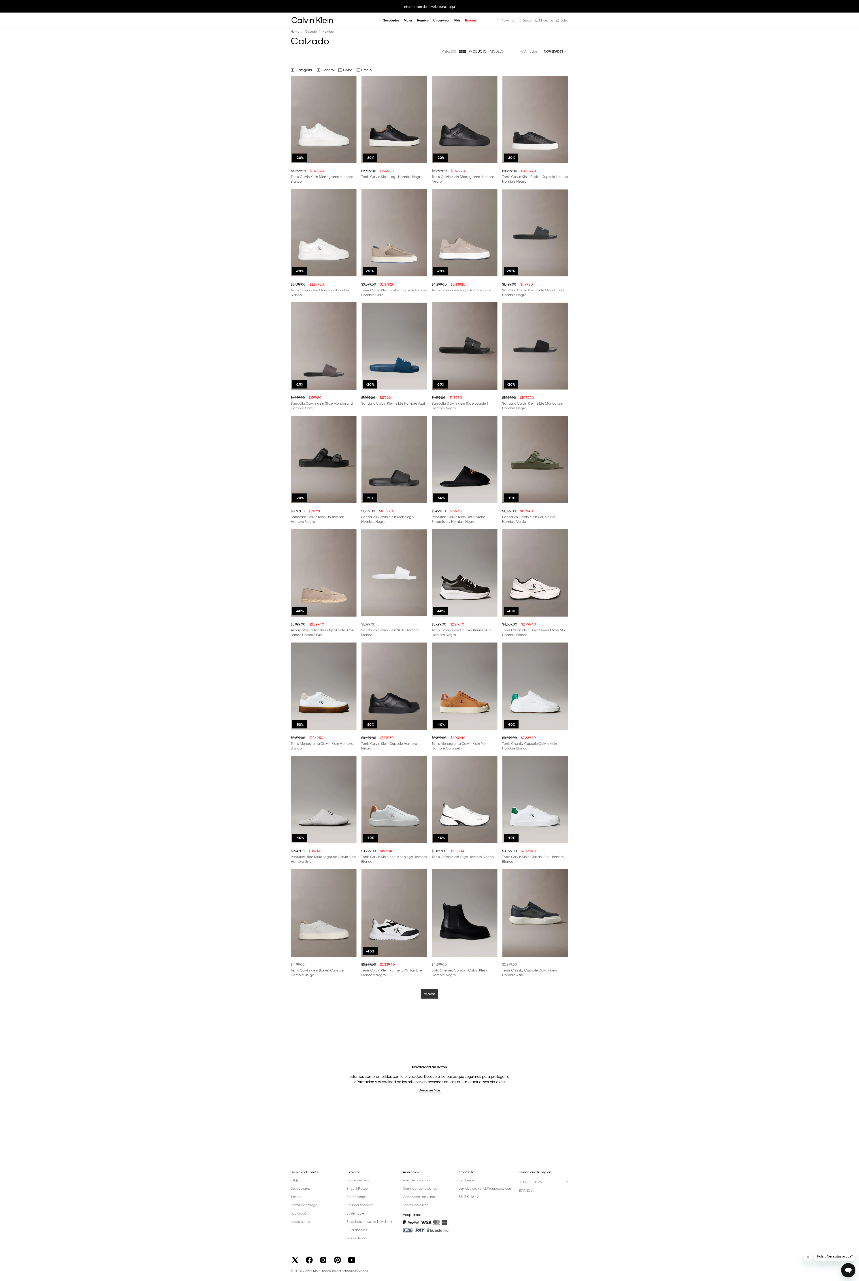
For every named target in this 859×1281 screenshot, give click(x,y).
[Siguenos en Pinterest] (337, 1260)
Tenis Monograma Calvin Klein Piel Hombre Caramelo (459, 745)
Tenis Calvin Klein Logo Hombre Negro (391, 176)
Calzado (311, 31)
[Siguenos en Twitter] (295, 1260)
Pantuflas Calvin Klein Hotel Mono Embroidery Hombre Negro (458, 519)
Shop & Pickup (357, 1188)
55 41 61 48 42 (469, 1197)
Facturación (299, 1213)
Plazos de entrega (304, 1205)
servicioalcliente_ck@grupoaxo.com (485, 1188)
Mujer (408, 20)
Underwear (441, 20)
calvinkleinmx (296, 31)
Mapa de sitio (357, 1238)
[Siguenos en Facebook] (309, 1260)
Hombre (423, 20)
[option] (429, 6)
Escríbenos (466, 1180)
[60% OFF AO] (465, 460)
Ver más (429, 994)
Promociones (356, 1197)
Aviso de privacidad (417, 1180)
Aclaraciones (300, 1221)
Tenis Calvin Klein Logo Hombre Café (461, 290)
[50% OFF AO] (324, 686)
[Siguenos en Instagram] (323, 1260)
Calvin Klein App (358, 1180)
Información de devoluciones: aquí (429, 6)
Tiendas (296, 1197)
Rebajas (470, 20)
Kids (457, 20)
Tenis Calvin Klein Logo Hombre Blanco (463, 856)
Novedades (391, 20)
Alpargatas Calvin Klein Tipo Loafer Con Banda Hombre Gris (322, 632)
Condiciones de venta (419, 1197)
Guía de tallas (357, 1230)
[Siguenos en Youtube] (351, 1260)
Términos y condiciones (420, 1188)
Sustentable (355, 1213)
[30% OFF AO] (465, 346)
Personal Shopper (360, 1205)
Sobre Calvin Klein (416, 1205)
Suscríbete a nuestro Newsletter (369, 1221)
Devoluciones (300, 1188)
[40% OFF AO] (535, 460)
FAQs (294, 1180)
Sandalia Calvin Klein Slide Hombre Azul (393, 403)
